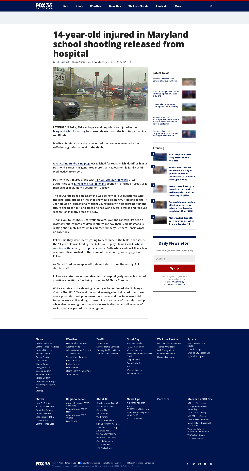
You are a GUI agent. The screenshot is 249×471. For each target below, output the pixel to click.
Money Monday (134, 373)
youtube (205, 464)
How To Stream (43, 403)
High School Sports (196, 356)
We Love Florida (134, 343)
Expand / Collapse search (211, 6)
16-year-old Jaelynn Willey (111, 179)
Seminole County (44, 374)
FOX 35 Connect (134, 418)
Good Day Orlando (44, 410)
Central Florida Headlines (47, 346)
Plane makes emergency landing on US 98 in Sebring (165, 105)
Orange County (43, 367)
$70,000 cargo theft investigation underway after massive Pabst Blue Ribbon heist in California (166, 120)
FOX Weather (72, 367)
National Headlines (44, 350)
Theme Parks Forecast (76, 357)
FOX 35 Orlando (78, 62)
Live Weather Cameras (76, 343)
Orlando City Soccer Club (199, 352)
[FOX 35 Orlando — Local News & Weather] (45, 6)
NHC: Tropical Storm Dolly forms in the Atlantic (180, 157)
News (39, 339)
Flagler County (42, 357)
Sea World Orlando (166, 353)
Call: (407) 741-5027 (136, 403)
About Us (102, 399)
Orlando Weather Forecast (78, 350)
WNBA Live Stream (196, 435)
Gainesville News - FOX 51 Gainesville (78, 404)
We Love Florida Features (169, 343)
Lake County (41, 360)
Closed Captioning (104, 441)
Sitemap (39, 390)
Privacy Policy (177, 281)
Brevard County (43, 353)
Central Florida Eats (45, 423)
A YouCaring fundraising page (71, 163)
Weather (71, 339)
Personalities (102, 413)
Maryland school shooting (69, 131)
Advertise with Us (104, 430)
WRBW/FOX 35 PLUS (106, 437)
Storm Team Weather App (78, 370)
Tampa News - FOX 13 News (76, 410)
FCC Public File (103, 444)
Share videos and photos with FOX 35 (138, 414)
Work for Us (102, 417)
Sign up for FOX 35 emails (108, 423)
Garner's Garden (134, 363)
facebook (188, 464)
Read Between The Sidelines (196, 344)
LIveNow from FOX (45, 420)
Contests (163, 399)
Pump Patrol (102, 343)
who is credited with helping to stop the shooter (98, 246)
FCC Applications (104, 448)
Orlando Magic (194, 349)
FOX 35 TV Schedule (45, 406)
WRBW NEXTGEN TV (106, 434)
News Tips (133, 399)
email (211, 464)
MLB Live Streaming (196, 412)
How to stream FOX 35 (107, 403)
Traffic (100, 339)
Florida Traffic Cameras (107, 353)
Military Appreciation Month (45, 386)
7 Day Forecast (73, 353)
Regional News (75, 399)
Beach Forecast (73, 360)
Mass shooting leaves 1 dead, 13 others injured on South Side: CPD (166, 93)
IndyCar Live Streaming (198, 419)
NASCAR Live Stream (197, 416)
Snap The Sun (72, 374)
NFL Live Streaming (196, 403)
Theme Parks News (166, 346)
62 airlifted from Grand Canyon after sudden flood (165, 79)
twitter (193, 464)
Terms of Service (176, 284)
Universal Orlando (165, 357)
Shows (40, 399)
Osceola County (43, 370)
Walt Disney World (165, 350)
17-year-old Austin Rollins (90, 183)
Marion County (43, 364)
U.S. (89, 62)
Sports (191, 339)
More (178, 6)
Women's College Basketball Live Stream (198, 430)
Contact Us (101, 410)
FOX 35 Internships (105, 420)
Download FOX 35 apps (107, 427)
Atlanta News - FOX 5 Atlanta (76, 416)
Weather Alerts (73, 346)
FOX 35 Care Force (135, 346)
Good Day (133, 339)
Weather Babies (134, 350)
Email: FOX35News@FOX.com (138, 407)
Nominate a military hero (47, 381)
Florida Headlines (44, 343)
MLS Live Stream (195, 438)
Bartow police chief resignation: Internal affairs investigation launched (165, 133)
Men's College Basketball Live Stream (199, 424)
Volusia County (43, 377)
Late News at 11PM (45, 417)
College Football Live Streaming (197, 407)
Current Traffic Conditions (108, 346)
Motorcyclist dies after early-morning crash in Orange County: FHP (182, 221)
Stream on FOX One (200, 399)
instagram (199, 464)
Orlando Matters (43, 413)
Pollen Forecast (73, 364)
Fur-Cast (131, 366)
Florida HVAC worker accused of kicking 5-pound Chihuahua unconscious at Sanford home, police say (182, 173)
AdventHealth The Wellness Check (139, 355)
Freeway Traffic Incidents (108, 350)
